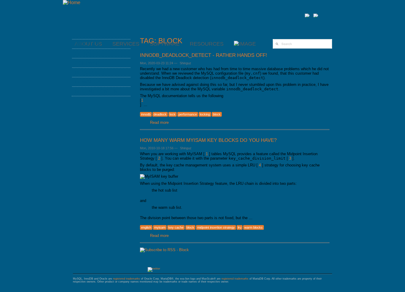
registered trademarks (126, 278)
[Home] (71, 2)
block (217, 114)
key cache (176, 227)
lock (173, 114)
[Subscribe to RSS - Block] (164, 250)
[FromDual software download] (245, 44)
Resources (207, 44)
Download (89, 82)
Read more (159, 122)
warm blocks (253, 227)
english (146, 227)
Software (165, 44)
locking (205, 114)
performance (187, 114)
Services (87, 53)
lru (239, 227)
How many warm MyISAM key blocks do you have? (208, 140)
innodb (146, 114)
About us (87, 44)
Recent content (97, 91)
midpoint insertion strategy (216, 227)
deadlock (160, 114)
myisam (159, 227)
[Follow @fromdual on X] (154, 268)
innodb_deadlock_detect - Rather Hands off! (203, 55)
